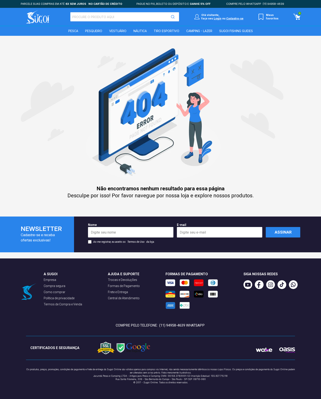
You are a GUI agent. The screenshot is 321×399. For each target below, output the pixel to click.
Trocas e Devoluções (122, 280)
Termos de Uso (136, 241)
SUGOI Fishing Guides (236, 31)
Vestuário (117, 31)
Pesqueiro (93, 31)
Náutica (140, 31)
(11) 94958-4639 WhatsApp (182, 325)
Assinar (283, 232)
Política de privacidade (59, 298)
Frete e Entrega (118, 292)
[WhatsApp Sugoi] (294, 284)
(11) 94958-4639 (273, 3)
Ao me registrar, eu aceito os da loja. (124, 241)
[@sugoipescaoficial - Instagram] (272, 284)
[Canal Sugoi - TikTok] (283, 284)
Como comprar (54, 292)
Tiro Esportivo (166, 31)
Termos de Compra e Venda (63, 304)
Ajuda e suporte (123, 274)
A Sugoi (50, 274)
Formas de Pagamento (124, 286)
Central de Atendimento (124, 298)
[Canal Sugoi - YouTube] (249, 284)
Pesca (73, 31)
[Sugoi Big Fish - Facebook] (260, 284)
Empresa (50, 280)
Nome (92, 225)
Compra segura (54, 286)
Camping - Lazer (199, 31)
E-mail (181, 225)
